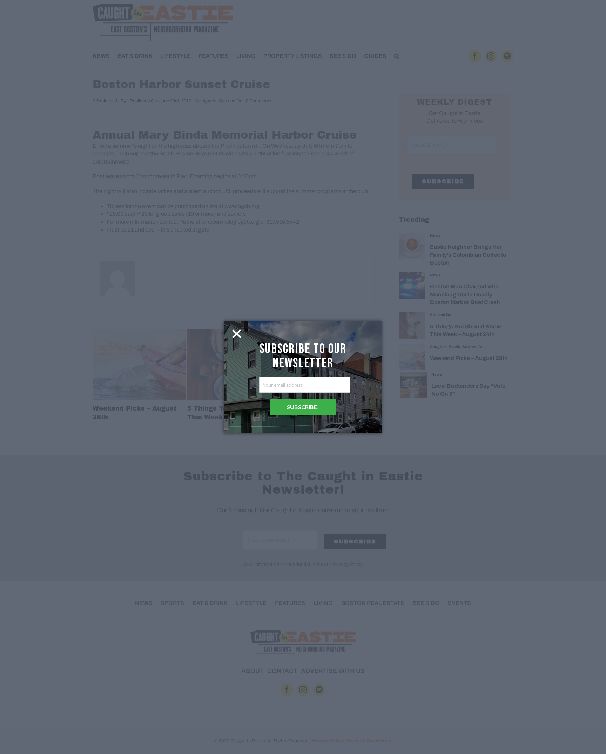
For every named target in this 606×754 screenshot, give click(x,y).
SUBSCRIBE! (303, 406)
